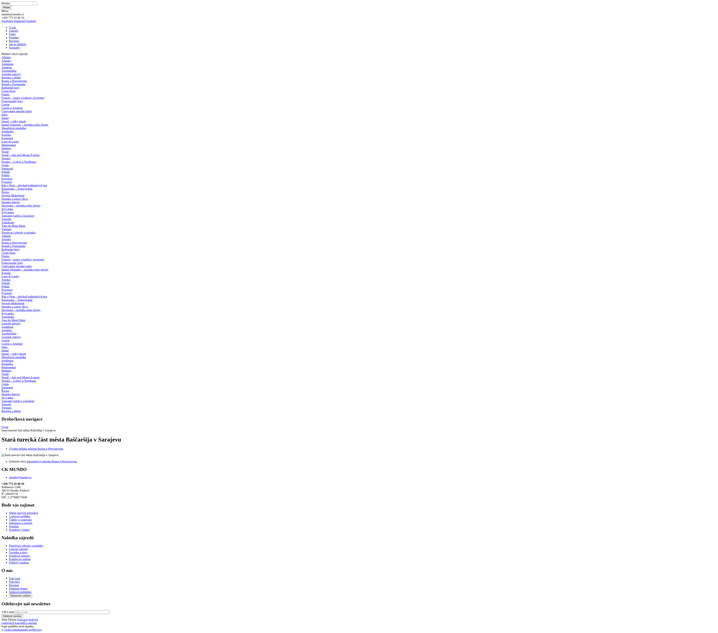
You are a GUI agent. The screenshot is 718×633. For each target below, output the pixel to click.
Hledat (5, 3)
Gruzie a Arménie (12, 107)
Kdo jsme (14, 578)
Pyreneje (6, 182)
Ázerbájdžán (8, 70)
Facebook (7, 21)
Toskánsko (7, 222)
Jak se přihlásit (17, 44)
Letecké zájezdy (11, 323)
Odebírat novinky (12, 616)
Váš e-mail (7, 612)
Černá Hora (8, 91)
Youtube (31, 21)
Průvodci (14, 581)
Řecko (5, 192)
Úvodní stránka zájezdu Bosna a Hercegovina (36, 448)
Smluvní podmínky (20, 592)
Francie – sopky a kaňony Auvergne (22, 97)
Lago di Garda (10, 141)
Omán (5, 165)
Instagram (19, 21)
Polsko (5, 175)
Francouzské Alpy (12, 101)
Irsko (4, 114)
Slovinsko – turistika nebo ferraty (21, 205)
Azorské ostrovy (11, 74)
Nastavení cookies (20, 595)
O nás (12, 27)
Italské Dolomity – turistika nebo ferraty (24, 124)
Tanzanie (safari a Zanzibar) (17, 215)
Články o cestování (20, 519)
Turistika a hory (18, 552)
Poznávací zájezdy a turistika (26, 545)
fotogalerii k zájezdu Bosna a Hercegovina (52, 461)
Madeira (6, 148)
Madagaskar (8, 145)
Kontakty (14, 47)
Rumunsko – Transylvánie (17, 188)
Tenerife (6, 219)
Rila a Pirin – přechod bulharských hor (24, 185)
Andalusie (7, 64)
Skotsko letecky (10, 202)
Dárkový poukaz (19, 562)
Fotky (12, 34)
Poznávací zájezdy (18, 232)
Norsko (5, 158)
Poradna (14, 37)
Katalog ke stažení (20, 559)
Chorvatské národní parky (16, 111)
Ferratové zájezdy (19, 555)
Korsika (6, 134)
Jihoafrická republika (13, 128)
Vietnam (6, 229)
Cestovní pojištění (19, 516)
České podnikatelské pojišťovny (23, 629)
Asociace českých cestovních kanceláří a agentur (19, 621)
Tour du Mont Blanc (13, 225)
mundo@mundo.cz (20, 477)
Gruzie (5, 104)
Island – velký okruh (13, 121)
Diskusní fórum (18, 588)
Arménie (6, 67)
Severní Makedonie (12, 195)
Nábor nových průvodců (23, 513)
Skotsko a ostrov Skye (14, 198)
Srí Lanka (7, 209)
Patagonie (7, 168)
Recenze (14, 40)
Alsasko (6, 60)
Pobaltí (5, 172)
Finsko (5, 94)
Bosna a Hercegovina (14, 81)
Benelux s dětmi (11, 77)
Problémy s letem (19, 529)
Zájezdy (14, 30)
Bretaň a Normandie (13, 84)
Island (5, 118)
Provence (7, 178)
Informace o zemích (20, 523)
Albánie (6, 57)
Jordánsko (7, 131)
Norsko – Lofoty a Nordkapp (18, 161)
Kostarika (7, 138)
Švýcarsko (7, 212)
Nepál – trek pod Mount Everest (20, 155)
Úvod (4, 427)
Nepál (5, 151)
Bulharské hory (10, 87)
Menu (4, 11)
